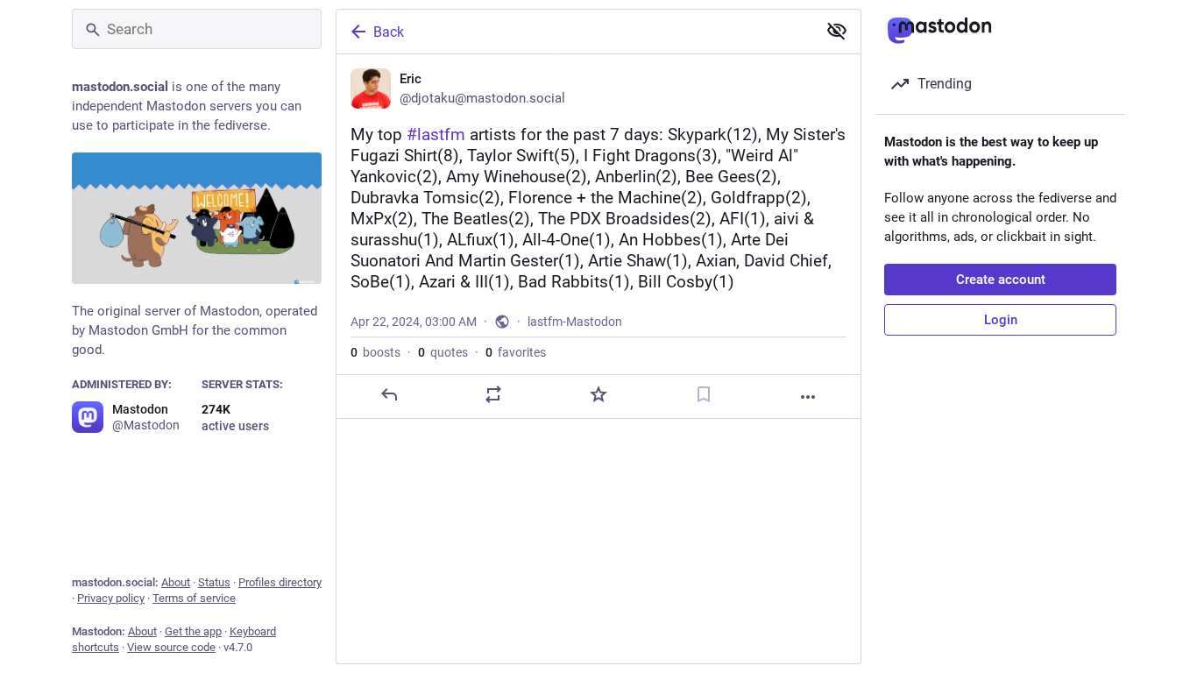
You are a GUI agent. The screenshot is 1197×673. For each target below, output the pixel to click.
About (175, 582)
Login (1000, 320)
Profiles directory (280, 582)
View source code (171, 647)
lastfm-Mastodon (575, 322)
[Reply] (389, 394)
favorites (515, 352)
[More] (807, 396)
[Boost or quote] (493, 394)
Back (388, 32)
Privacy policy (111, 598)
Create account (1000, 279)
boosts (375, 352)
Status (214, 582)
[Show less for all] (837, 31)
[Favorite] (598, 394)
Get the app (193, 631)
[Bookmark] (703, 394)
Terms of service (194, 598)
